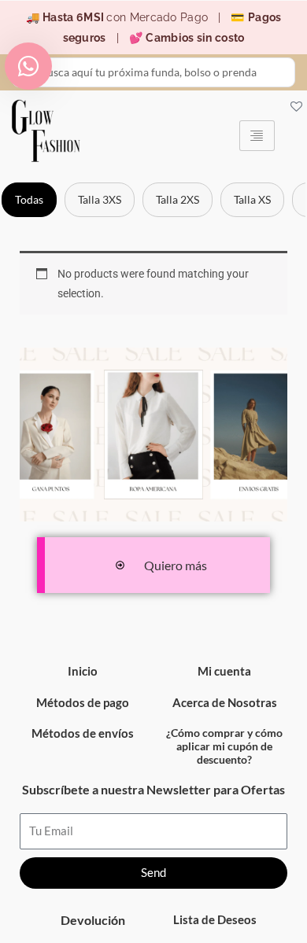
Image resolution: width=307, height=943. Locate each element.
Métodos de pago (82, 702)
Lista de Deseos (215, 919)
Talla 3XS (99, 199)
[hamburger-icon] (257, 135)
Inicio (83, 671)
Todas (29, 199)
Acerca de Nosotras (224, 702)
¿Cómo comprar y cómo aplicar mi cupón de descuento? (224, 746)
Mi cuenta (224, 671)
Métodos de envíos (82, 733)
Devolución (93, 919)
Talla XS (252, 199)
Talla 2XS (177, 199)
